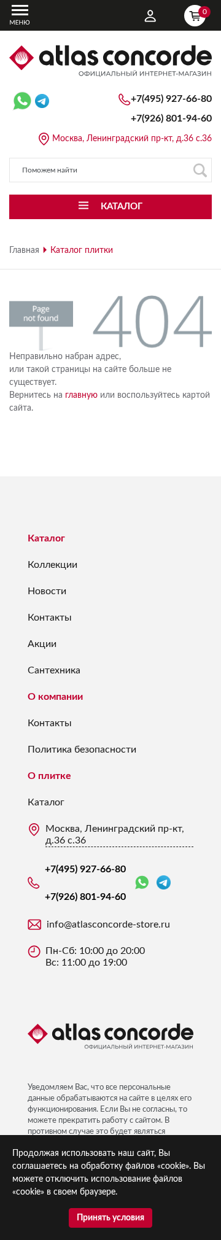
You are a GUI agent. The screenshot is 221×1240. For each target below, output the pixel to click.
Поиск (199, 170)
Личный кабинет (150, 16)
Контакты (50, 617)
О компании (55, 697)
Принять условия (110, 1218)
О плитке (49, 776)
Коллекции (52, 565)
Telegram (164, 883)
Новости (47, 591)
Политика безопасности (82, 749)
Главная (24, 250)
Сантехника (54, 670)
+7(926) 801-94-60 (171, 118)
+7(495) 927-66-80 (171, 99)
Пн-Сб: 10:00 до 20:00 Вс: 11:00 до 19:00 (95, 956)
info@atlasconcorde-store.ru (108, 924)
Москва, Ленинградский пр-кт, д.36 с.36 (132, 138)
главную (81, 395)
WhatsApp (144, 883)
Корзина (204, 11)
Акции (42, 644)
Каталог (46, 538)
